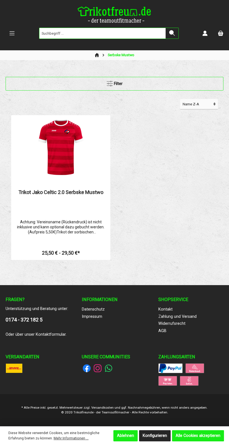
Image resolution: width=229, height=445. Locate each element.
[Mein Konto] (205, 33)
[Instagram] (97, 368)
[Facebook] (87, 368)
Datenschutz (93, 309)
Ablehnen (125, 435)
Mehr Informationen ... (71, 438)
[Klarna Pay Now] (189, 380)
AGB (162, 330)
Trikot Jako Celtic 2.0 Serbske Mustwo (60, 192)
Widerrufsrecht (171, 323)
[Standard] (14, 368)
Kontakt (165, 309)
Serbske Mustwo (121, 55)
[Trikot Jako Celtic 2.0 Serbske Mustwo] (60, 147)
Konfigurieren (155, 435)
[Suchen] (172, 33)
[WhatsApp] (108, 368)
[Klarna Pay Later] (167, 380)
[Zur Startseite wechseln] (114, 16)
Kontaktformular (51, 334)
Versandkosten (102, 408)
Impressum (92, 316)
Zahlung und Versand (177, 316)
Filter (118, 83)
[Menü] (12, 33)
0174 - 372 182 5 (24, 320)
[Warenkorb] (220, 33)
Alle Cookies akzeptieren (198, 435)
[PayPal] (170, 368)
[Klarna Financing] (194, 368)
